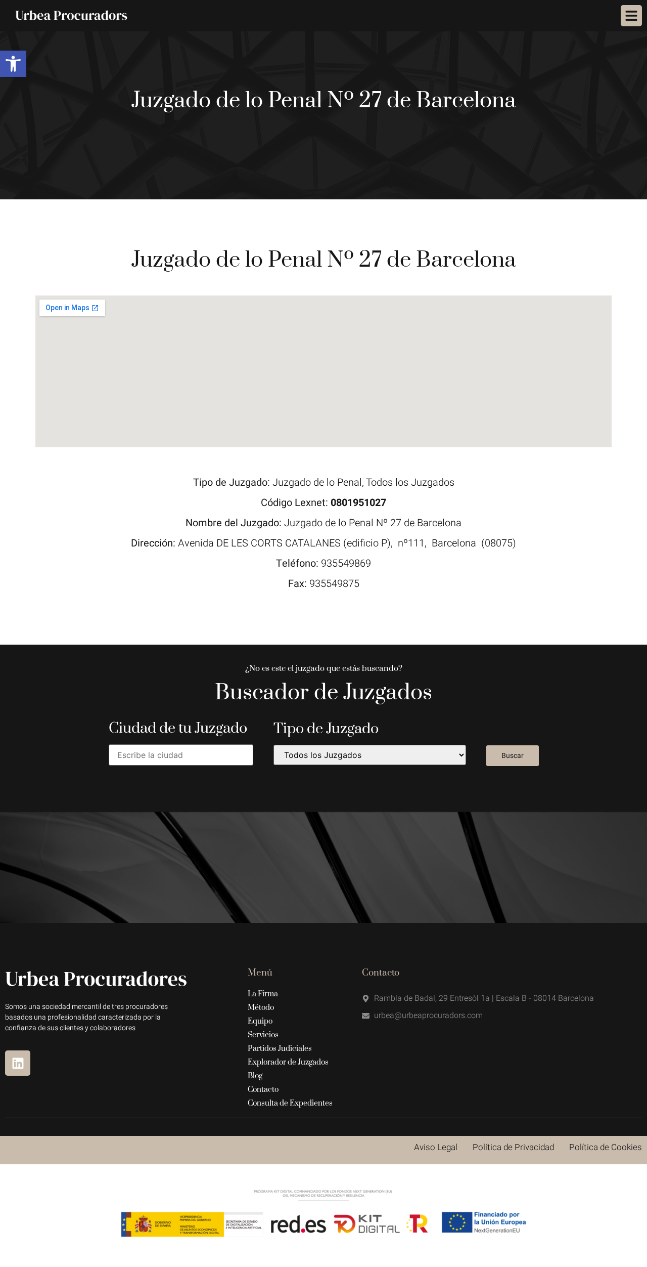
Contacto (263, 1089)
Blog (255, 1076)
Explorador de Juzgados (288, 1062)
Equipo (260, 1021)
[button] (13, 64)
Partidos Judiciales (280, 1048)
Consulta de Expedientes (290, 1103)
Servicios (263, 1035)
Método (261, 1007)
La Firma (263, 994)
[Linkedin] (17, 1063)
